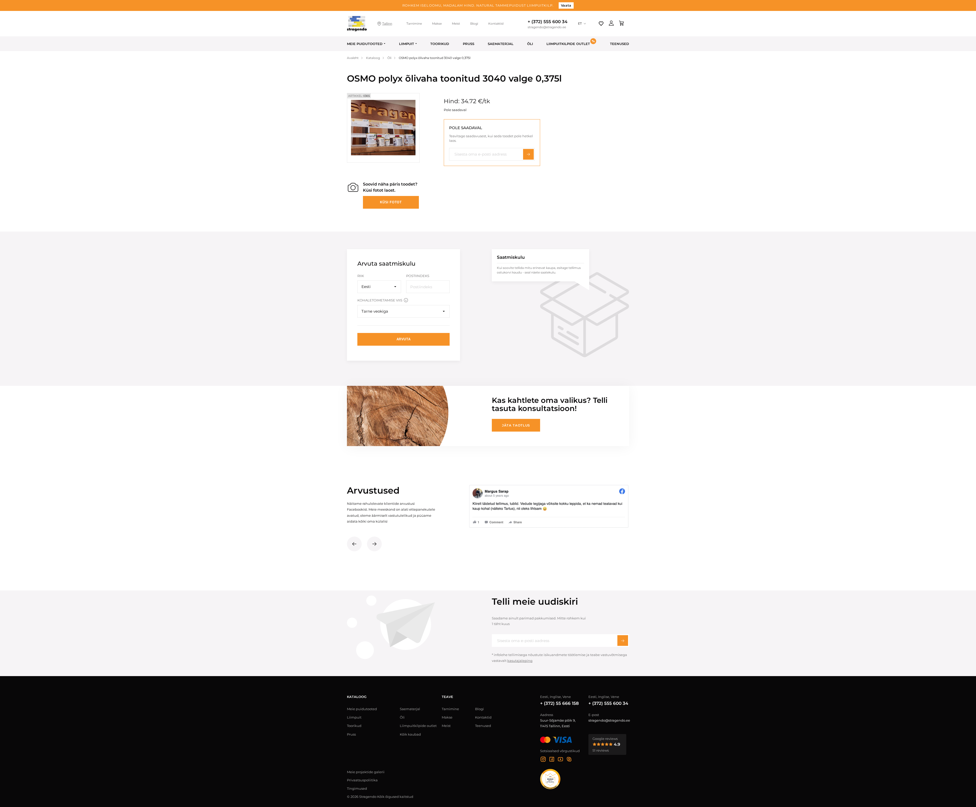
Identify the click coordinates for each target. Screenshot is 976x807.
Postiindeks (417, 276)
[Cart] (621, 24)
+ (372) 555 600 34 (548, 21)
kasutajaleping (519, 661)
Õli (530, 44)
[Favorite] (601, 23)
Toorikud (439, 44)
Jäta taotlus (516, 425)
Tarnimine (414, 23)
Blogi (474, 23)
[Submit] (622, 640)
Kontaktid (496, 23)
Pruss (468, 44)
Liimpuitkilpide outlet (418, 726)
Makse (437, 23)
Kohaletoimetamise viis (379, 300)
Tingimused (357, 788)
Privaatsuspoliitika (362, 780)
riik (360, 276)
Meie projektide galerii (366, 772)
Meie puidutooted (365, 44)
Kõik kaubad (410, 734)
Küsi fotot (391, 202)
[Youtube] (560, 760)
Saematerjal (500, 44)
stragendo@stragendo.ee (547, 27)
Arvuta (403, 339)
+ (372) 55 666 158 (559, 703)
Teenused (619, 44)
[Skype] (569, 760)
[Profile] (611, 24)
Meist (456, 23)
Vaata (566, 5)
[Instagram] (543, 760)
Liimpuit (406, 44)
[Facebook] (552, 760)
